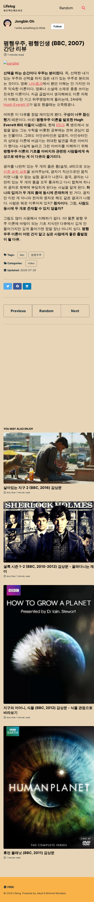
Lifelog (12, 8)
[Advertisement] (47, 375)
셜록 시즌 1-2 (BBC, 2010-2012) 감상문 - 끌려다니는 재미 (48, 568)
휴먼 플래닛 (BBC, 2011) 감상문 (28, 853)
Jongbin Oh (24, 21)
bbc (22, 254)
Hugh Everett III (16, 104)
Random (66, 8)
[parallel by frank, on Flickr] (11, 63)
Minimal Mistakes (56, 893)
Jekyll (40, 893)
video (31, 263)
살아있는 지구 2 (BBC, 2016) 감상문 (32, 487)
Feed (10, 887)
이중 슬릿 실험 (15, 171)
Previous (18, 311)
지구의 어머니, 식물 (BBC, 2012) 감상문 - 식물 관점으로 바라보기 (47, 710)
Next (75, 311)
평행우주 (36, 254)
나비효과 (36, 83)
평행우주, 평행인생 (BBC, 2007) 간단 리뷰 (43, 46)
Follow (58, 26)
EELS (60, 125)
